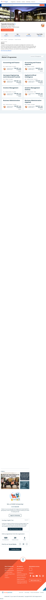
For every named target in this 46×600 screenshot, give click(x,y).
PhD (26, 200)
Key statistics (10, 123)
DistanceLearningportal (22, 574)
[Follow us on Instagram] (43, 576)
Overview (11, 120)
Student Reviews (9, 136)
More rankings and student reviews (23, 389)
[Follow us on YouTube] (36, 576)
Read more (34, 248)
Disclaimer (42, 592)
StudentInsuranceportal (22, 581)
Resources (33, 1)
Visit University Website (7, 30)
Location (11, 133)
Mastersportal (20, 570)
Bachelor (21, 200)
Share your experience (40, 287)
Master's (6, 35)
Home (2, 39)
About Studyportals (9, 568)
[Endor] (23, 544)
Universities (18, 1)
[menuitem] (13, 2)
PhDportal (19, 572)
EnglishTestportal (20, 579)
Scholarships (28, 1)
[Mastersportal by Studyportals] (4, 2)
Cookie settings (26, 592)
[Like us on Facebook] (30, 576)
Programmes (13, 1)
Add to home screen (35, 580)
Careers (11, 131)
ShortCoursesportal (21, 575)
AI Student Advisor (8, 572)
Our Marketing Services (10, 574)
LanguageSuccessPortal (22, 582)
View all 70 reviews (21, 253)
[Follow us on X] (40, 576)
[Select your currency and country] (30, 569)
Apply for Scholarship (15, 515)
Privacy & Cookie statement (34, 592)
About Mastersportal (9, 570)
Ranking (39, 35)
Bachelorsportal (20, 568)
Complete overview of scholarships (26, 232)
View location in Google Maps (24, 462)
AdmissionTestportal (21, 577)
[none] (20, 544)
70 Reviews (28, 35)
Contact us (7, 577)
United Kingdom (10, 39)
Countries (23, 1)
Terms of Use (21, 592)
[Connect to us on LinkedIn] (33, 576)
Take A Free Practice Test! (15, 529)
